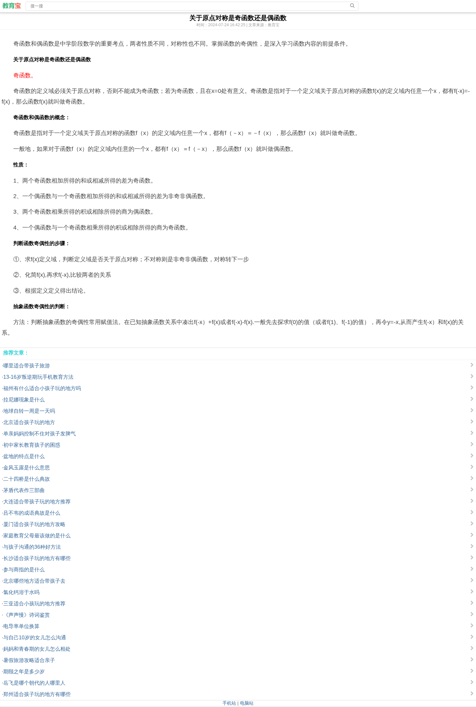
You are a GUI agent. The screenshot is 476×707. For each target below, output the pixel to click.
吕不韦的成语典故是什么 (31, 513)
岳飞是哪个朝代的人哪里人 (34, 683)
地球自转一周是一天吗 (29, 411)
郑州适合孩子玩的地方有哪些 (37, 694)
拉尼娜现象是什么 (24, 399)
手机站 (229, 703)
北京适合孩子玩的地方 (29, 422)
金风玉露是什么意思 (26, 467)
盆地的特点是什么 (24, 456)
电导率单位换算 (21, 626)
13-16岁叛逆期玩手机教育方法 (38, 377)
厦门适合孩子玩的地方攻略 (34, 524)
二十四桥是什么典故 (26, 479)
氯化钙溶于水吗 (21, 592)
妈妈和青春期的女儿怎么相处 (37, 649)
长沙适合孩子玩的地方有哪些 (37, 558)
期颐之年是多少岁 (24, 671)
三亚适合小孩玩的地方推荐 (34, 603)
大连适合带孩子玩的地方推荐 (37, 501)
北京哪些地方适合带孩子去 (34, 581)
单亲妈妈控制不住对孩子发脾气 (39, 433)
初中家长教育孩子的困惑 (31, 445)
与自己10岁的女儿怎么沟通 (34, 637)
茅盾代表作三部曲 (24, 490)
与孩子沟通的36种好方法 (32, 547)
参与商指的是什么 (24, 569)
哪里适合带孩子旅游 (26, 365)
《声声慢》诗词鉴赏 (26, 615)
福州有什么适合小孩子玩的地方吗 (42, 388)
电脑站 (247, 703)
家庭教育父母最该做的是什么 (37, 535)
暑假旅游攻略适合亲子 (29, 660)
